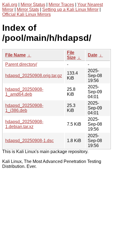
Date (92, 55)
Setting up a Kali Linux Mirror (70, 9)
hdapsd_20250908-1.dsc (29, 140)
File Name (15, 55)
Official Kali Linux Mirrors (26, 14)
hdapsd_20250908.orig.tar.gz (33, 75)
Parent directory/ (21, 64)
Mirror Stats (28, 9)
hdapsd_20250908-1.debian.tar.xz (24, 124)
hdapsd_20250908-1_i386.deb (24, 108)
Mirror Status (33, 4)
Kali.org (9, 4)
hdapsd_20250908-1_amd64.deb (24, 92)
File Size (71, 55)
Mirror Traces (61, 4)
